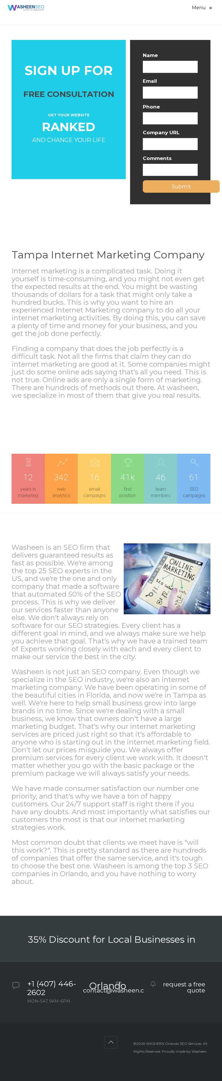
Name (150, 55)
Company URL (161, 132)
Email (150, 81)
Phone (151, 107)
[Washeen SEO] (25, 8)
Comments (157, 158)
